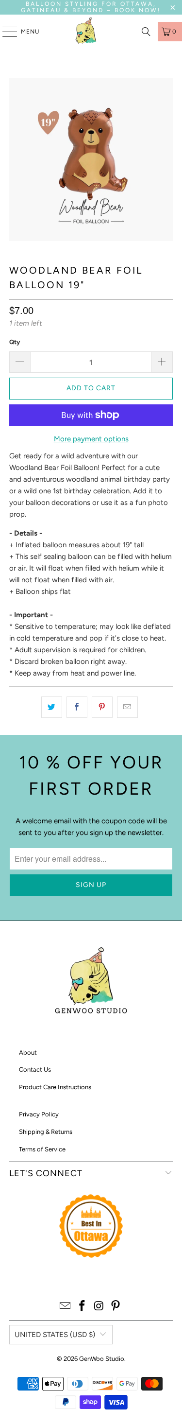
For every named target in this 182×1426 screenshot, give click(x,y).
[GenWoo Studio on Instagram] (99, 1307)
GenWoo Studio (101, 1358)
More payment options (91, 439)
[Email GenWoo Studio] (65, 1307)
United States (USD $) (55, 1334)
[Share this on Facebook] (76, 707)
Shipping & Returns (45, 1131)
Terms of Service (42, 1149)
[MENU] (5, 31)
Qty (14, 342)
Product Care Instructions (55, 1087)
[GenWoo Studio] (87, 32)
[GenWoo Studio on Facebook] (82, 1307)
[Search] (146, 31)
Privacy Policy (39, 1114)
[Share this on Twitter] (51, 707)
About (28, 1052)
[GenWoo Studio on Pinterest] (116, 1307)
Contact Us (35, 1069)
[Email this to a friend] (127, 707)
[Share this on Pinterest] (102, 707)
